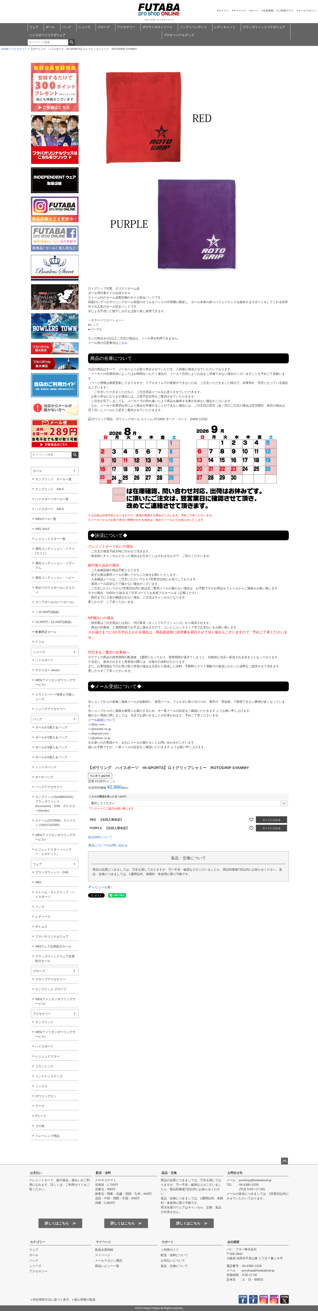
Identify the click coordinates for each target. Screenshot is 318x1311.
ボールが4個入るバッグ (51, 757)
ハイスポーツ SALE (49, 509)
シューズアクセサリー (50, 709)
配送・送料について (174, 1255)
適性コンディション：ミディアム (55, 565)
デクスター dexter (47, 670)
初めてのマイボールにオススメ (55, 590)
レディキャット (224, 27)
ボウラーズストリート (157, 27)
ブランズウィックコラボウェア (264, 27)
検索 (71, 42)
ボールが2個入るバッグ (51, 737)
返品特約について (100, 837)
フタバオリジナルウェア (52, 936)
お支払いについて (173, 1260)
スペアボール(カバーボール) (54, 602)
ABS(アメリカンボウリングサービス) (55, 682)
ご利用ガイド (286, 10)
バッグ (66, 27)
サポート (168, 1242)
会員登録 (268, 10)
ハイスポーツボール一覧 (52, 499)
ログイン (223, 10)
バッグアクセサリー (49, 787)
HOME (5, 49)
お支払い (36, 1172)
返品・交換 (169, 1172)
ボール (50, 27)
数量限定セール (45, 632)
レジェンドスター (47, 1056)
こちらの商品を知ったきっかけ (108, 796)
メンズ (39, 906)
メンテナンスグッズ (49, 1076)
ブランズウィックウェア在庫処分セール (55, 959)
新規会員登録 (104, 1249)
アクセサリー (126, 27)
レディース (42, 916)
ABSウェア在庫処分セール (53, 946)
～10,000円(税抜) (47, 612)
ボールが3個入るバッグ (51, 747)
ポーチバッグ (44, 777)
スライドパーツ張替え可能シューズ (55, 697)
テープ (39, 1106)
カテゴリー (37, 1242)
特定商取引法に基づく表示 (51, 1299)
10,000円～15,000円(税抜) (53, 622)
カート (255, 10)
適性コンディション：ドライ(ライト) (55, 551)
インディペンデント (193, 27)
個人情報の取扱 (84, 1299)
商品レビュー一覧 (107, 1266)
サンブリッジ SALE (49, 489)
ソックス (41, 1086)
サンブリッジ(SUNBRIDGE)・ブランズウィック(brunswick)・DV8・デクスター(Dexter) (55, 803)
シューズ (84, 27)
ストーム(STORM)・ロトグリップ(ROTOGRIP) (55, 823)
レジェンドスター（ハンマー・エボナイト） (53, 852)
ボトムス (41, 926)
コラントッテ (44, 1066)
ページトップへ (284, 1161)
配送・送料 (103, 1172)
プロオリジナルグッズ (179, 35)
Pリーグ (40, 1116)
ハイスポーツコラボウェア (47, 35)
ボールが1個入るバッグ (51, 727)
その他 (39, 1126)
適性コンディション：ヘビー (55, 577)
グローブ (104, 27)
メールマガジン (307, 10)
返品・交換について (174, 1266)
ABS (38, 882)
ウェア (34, 27)
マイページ (239, 10)
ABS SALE (42, 529)
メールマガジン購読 (108, 1260)
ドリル (39, 642)
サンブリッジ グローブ (50, 989)
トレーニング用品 (47, 1136)
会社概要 (233, 1242)
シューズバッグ (45, 767)
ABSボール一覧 (45, 519)
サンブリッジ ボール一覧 (53, 479)
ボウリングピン (45, 1096)
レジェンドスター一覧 (50, 538)
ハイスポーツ (44, 660)
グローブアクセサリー (50, 979)
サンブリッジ (44, 1022)
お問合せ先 (235, 1172)
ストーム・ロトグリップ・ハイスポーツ (55, 894)
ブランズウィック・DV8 (51, 872)
